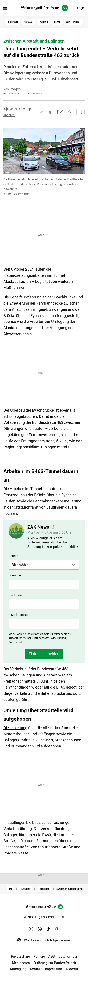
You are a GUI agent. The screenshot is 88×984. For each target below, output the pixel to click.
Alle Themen (73, 21)
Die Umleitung (15, 728)
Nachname (16, 595)
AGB (51, 956)
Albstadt (28, 21)
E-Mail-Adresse (18, 614)
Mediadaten (21, 963)
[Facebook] (56, 929)
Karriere (39, 956)
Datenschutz (67, 956)
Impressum (53, 969)
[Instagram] (31, 929)
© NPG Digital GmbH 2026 (44, 917)
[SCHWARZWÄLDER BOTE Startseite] (44, 8)
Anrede (13, 556)
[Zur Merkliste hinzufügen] (82, 112)
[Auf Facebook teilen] (50, 112)
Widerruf (71, 969)
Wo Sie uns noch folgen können (48, 940)
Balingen (13, 21)
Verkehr (43, 21)
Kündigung (18, 969)
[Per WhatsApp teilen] (69, 111)
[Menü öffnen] (5, 8)
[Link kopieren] (41, 112)
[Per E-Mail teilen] (60, 112)
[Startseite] (10, 889)
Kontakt (36, 969)
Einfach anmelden (44, 654)
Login (81, 8)
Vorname (15, 575)
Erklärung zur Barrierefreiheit (54, 963)
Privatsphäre (20, 956)
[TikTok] (48, 929)
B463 (57, 21)
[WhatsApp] (39, 929)
